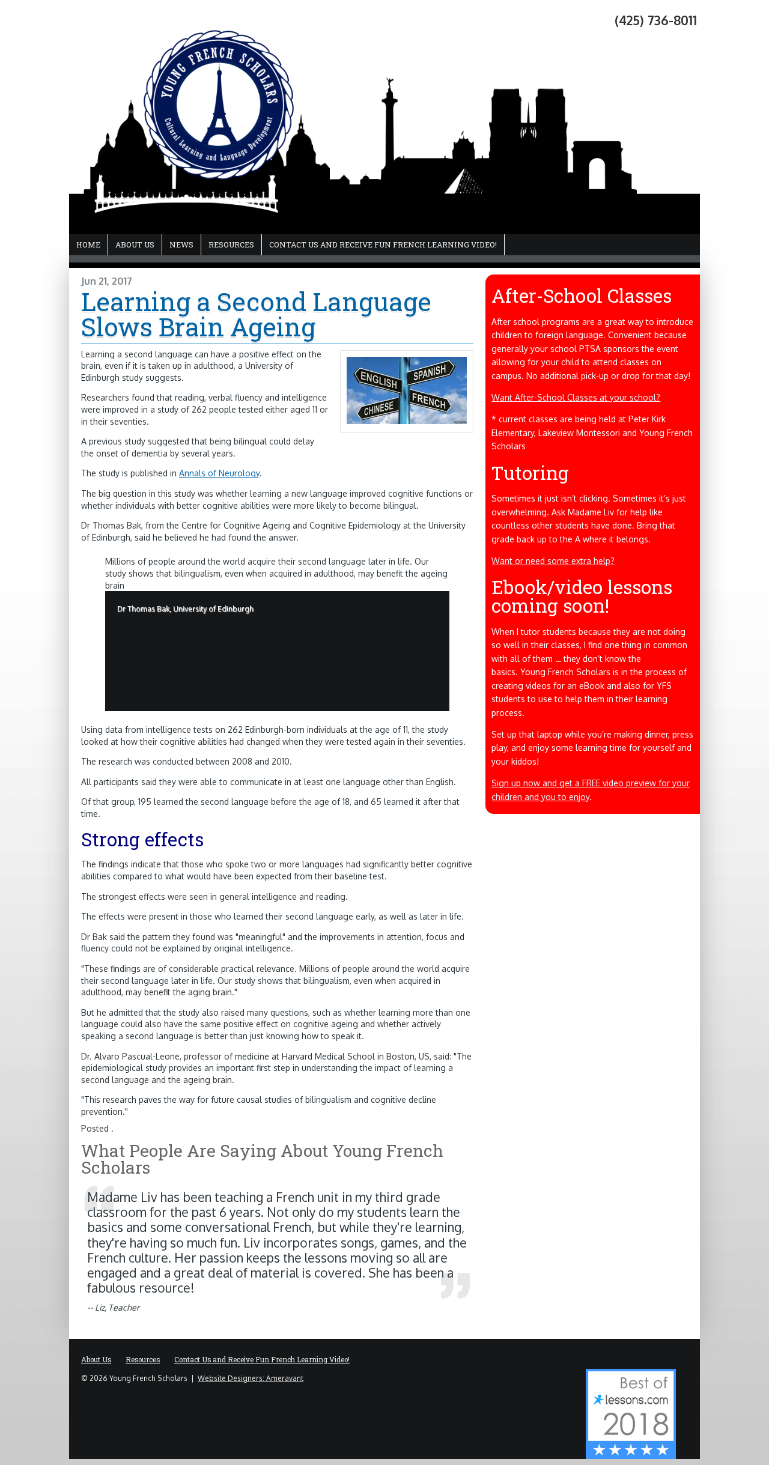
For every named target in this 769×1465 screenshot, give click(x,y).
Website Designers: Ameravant (250, 1378)
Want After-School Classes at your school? (575, 397)
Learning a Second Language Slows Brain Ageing (256, 314)
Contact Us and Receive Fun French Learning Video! (383, 244)
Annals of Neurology (219, 473)
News (181, 244)
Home (88, 244)
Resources (231, 244)
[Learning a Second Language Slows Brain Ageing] (407, 421)
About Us (134, 244)
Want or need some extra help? (553, 561)
